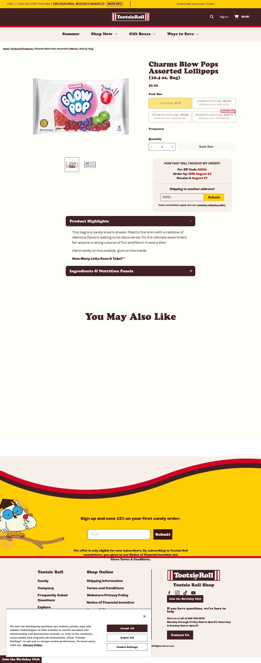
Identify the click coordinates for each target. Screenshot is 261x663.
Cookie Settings (127, 646)
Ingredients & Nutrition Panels (131, 271)
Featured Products (22, 49)
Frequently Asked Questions (52, 598)
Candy (43, 581)
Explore (44, 607)
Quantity (155, 139)
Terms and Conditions (105, 588)
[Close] (144, 616)
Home (6, 49)
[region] (78, 633)
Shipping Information (105, 581)
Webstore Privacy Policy (107, 595)
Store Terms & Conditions (130, 559)
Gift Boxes (140, 34)
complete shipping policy (211, 205)
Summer (70, 34)
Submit (162, 534)
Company (46, 588)
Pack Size (155, 94)
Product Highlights (131, 221)
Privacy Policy (32, 645)
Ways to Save (181, 34)
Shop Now (102, 34)
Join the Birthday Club (185, 598)
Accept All (127, 628)
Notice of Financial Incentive (150, 555)
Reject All (127, 637)
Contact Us (180, 635)
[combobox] (40, 419)
